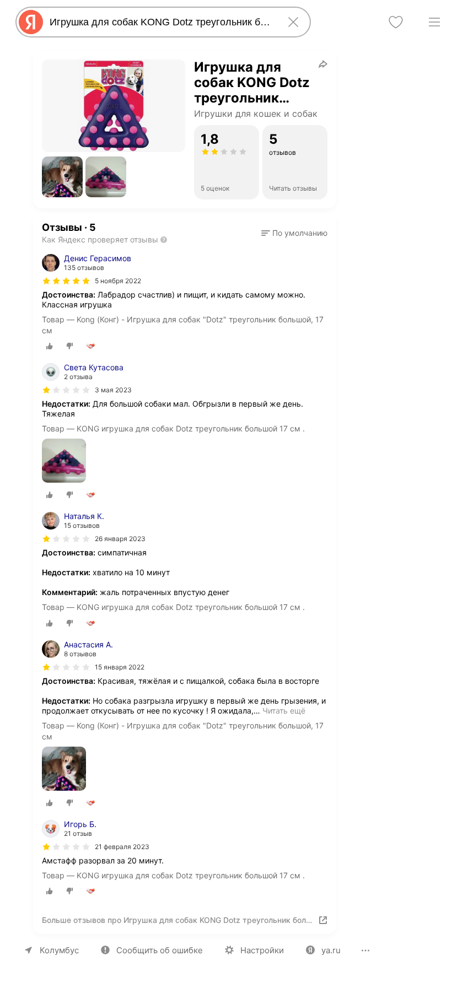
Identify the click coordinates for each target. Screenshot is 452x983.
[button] (62, 176)
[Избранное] (396, 22)
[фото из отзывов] (64, 461)
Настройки (262, 950)
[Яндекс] (31, 22)
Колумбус (59, 950)
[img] (66, 281)
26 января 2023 (120, 538)
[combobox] (161, 22)
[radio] (49, 346)
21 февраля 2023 (122, 846)
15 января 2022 (119, 667)
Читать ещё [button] (283, 710)
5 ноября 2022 (118, 281)
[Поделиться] (323, 64)
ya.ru (331, 950)
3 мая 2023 (113, 390)
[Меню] (434, 22)
